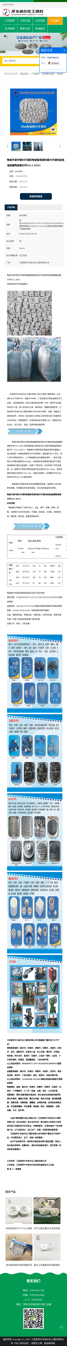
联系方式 (25, 28)
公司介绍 (25, 20)
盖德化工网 (36, 1343)
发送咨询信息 (35, 196)
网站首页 (24, 74)
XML (16, 1343)
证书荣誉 (10, 28)
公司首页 (10, 20)
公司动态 (40, 20)
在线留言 (40, 28)
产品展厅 (55, 20)
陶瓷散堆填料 (48, 74)
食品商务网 (49, 1343)
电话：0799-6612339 (33, 1290)
